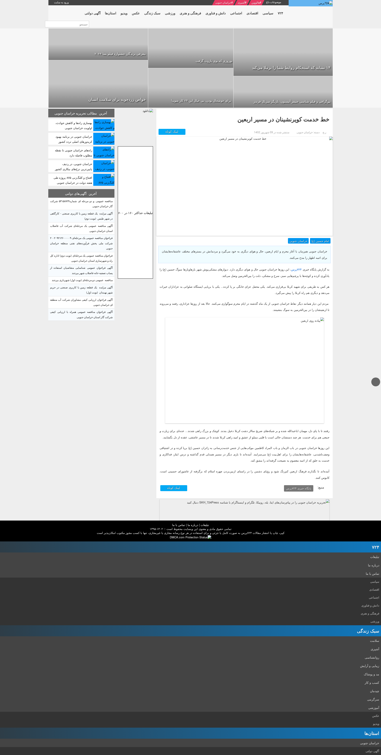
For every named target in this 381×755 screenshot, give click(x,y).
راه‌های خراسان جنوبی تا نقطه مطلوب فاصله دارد (73, 152)
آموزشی (373, 707)
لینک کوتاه (172, 131)
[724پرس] (311, 3)
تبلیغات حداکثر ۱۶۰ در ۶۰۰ (135, 212)
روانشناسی (372, 657)
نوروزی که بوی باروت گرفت (214, 60)
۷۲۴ (375, 547)
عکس (375, 716)
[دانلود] (135, 126)
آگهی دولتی (372, 751)
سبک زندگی (368, 630)
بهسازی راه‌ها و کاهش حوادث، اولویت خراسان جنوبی (73, 125)
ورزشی (374, 621)
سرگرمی (373, 699)
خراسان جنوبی (223, 2)
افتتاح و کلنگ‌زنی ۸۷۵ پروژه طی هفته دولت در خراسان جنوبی (73, 180)
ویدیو (376, 723)
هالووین (255, 2)
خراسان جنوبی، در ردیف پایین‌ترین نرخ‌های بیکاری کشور (73, 166)
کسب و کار (372, 682)
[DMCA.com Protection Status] (190, 537)
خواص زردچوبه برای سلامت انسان (117, 99)
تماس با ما (178, 525)
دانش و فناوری (370, 605)
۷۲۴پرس (296, 269)
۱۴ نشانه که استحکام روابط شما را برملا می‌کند (291, 67)
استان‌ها (371, 733)
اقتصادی (374, 589)
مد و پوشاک (371, 674)
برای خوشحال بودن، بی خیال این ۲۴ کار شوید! (201, 100)
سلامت (374, 640)
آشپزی (241, 2)
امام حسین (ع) (320, 241)
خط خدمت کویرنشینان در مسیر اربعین (283, 119)
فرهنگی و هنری (370, 613)
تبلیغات (205, 525)
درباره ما (193, 525)
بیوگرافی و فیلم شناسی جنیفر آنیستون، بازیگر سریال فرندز (292, 101)
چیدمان (374, 691)
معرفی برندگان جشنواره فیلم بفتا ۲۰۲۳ (120, 53)
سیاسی (374, 581)
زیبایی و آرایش (369, 665)
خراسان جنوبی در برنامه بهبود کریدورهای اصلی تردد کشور (74, 139)
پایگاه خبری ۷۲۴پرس (298, 488)
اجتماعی (374, 597)
